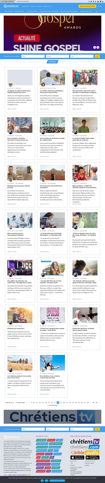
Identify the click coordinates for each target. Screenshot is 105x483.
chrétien (48, 467)
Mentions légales (89, 463)
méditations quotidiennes (43, 464)
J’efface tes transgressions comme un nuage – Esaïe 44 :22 (52, 329)
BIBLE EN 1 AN (9, 11)
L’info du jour (51, 440)
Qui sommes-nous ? (90, 461)
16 (52, 402)
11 (37, 402)
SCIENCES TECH (47, 6)
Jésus (50, 450)
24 (76, 402)
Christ (56, 450)
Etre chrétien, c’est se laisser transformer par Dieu (50, 376)
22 (70, 402)
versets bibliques (56, 460)
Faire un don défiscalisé (87, 6)
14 (46, 402)
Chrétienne (40, 467)
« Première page (20, 402)
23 (73, 402)
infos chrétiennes (57, 471)
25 (79, 402)
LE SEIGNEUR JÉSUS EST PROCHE (48, 11)
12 (40, 402)
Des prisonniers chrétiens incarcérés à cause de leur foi (17, 139)
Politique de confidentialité (57, 480)
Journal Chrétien (9, 441)
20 (64, 402)
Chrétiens (59, 440)
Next (97, 47)
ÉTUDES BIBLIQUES (31, 11)
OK (42, 480)
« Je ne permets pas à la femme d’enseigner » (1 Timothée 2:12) (50, 234)
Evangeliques (56, 467)
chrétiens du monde (42, 447)
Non (46, 480)
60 (96, 402)
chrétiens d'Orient (41, 450)
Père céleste (57, 454)
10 (34, 402)
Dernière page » (53, 405)
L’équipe (87, 465)
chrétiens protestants (55, 447)
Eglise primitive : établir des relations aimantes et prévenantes (85, 186)
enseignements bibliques (43, 460)
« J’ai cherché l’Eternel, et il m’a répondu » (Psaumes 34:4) (50, 281)
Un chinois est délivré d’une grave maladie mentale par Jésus (19, 91)
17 (55, 402)
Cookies (72, 465)
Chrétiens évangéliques (55, 443)
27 (85, 402)
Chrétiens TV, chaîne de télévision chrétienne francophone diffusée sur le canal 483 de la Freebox (76, 471)
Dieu (38, 457)
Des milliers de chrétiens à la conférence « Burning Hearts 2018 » (19, 281)
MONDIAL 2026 (26, 6)
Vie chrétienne (40, 471)
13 (43, 402)
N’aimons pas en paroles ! (16, 328)
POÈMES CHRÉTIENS (86, 11)
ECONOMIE (39, 6)
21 (67, 402)
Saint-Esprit (49, 454)
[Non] (103, 479)
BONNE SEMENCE (19, 11)
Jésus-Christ (40, 454)
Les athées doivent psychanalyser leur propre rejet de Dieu (51, 91)
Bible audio (45, 457)
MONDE (33, 6)
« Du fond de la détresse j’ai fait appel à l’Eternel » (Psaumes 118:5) (84, 281)
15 (49, 402)
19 (61, 402)
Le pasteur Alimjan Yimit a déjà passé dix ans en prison (83, 139)
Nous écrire (73, 461)
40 (93, 402)
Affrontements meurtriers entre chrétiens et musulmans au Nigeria (84, 91)
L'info (48, 471)
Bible (52, 457)
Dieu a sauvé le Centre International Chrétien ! (15, 234)
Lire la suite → (12, 109)
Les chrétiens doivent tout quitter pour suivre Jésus (19, 376)
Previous (94, 47)
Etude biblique (55, 464)
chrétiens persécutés (42, 443)
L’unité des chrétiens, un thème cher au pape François (83, 329)
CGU (71, 463)
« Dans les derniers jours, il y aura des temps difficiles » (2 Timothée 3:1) (84, 235)
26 (82, 402)
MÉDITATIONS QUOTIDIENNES (69, 11)
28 (88, 402)
